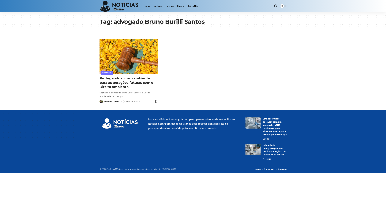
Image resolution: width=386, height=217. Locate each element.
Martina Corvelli (112, 101)
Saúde (266, 139)
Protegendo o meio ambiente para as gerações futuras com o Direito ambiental (126, 82)
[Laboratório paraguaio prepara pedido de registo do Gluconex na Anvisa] (253, 149)
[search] (275, 6)
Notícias (106, 73)
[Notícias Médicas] (119, 6)
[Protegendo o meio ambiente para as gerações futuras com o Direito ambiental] (129, 56)
